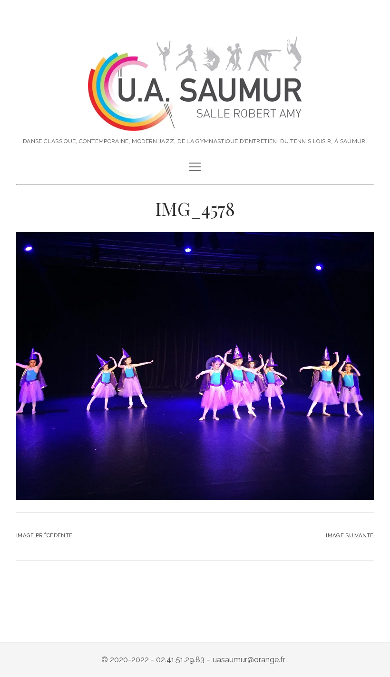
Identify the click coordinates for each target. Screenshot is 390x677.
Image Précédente (44, 535)
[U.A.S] (195, 121)
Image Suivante (349, 535)
